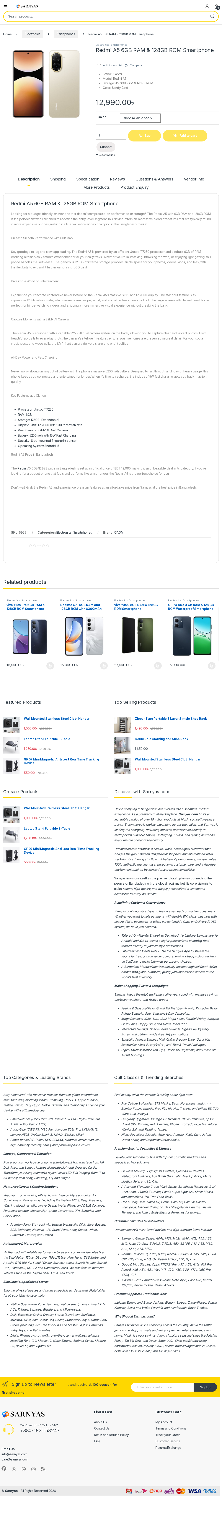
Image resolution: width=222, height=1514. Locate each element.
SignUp (205, 1387)
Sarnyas (209, 824)
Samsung (127, 1238)
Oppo (125, 1264)
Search (212, 16)
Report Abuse (106, 154)
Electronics (32, 34)
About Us (100, 1422)
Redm (158, 1285)
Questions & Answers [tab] (154, 179)
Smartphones (66, 34)
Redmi (22, 468)
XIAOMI (119, 532)
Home (7, 34)
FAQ (97, 1441)
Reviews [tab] (117, 179)
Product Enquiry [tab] (134, 187)
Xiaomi (43, 1100)
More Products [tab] (96, 187)
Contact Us (101, 1428)
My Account (163, 1422)
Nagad (189, 1346)
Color (102, 117)
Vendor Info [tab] (194, 179)
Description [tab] (29, 179)
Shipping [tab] (58, 179)
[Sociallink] (4, 1468)
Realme (126, 1254)
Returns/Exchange (168, 1447)
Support (106, 147)
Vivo (136, 1264)
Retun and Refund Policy (111, 1435)
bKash (179, 1346)
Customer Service (168, 1441)
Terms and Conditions (170, 1428)
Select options (49, 665)
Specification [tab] (87, 179)
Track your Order (167, 1435)
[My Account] (207, 6)
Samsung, (56, 1100)
